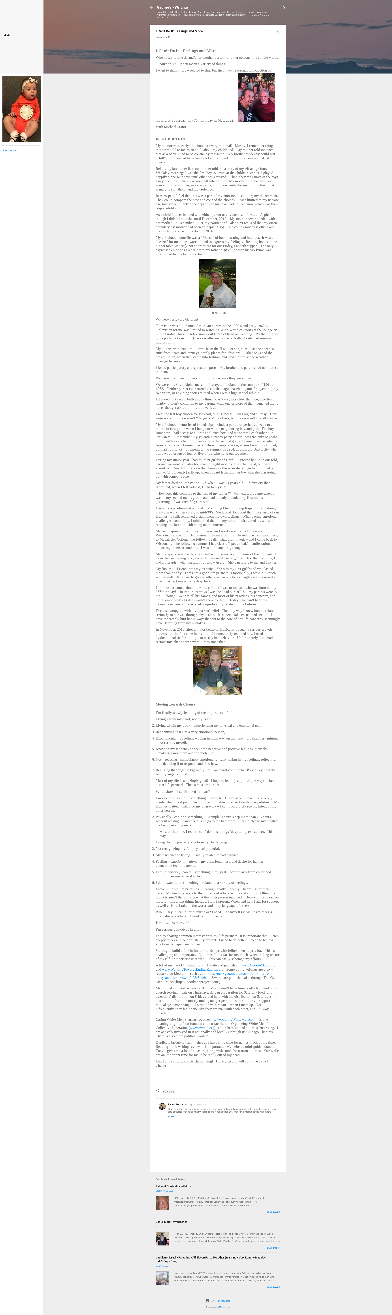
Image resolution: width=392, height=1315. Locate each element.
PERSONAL (168, 1091)
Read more (273, 1212)
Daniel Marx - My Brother (171, 1221)
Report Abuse (9, 150)
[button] (278, 31)
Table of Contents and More (173, 1186)
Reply (171, 1116)
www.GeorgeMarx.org (258, 965)
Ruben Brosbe (175, 1104)
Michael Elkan (224, 1307)
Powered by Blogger (219, 1301)
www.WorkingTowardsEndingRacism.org (193, 969)
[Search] (284, 8)
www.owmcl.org (202, 1028)
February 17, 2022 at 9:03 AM (197, 1104)
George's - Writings (173, 7)
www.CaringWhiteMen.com (235, 1019)
